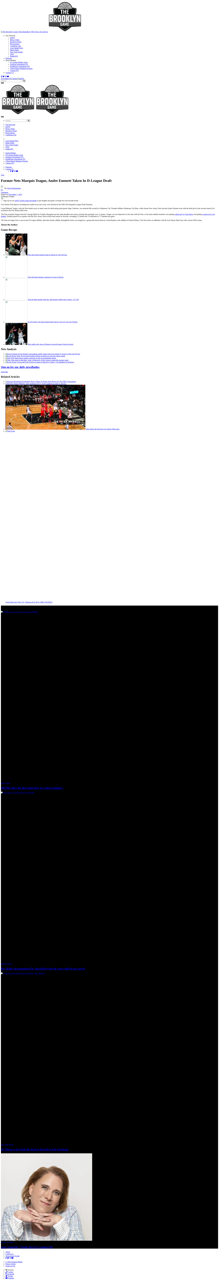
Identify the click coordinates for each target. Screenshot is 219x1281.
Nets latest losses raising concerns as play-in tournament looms (33, 358)
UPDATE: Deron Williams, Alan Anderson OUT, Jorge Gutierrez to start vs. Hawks (35, 384)
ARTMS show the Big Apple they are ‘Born (32, 787)
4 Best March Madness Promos (21, 68)
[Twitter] (3, 76)
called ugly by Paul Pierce (184, 214)
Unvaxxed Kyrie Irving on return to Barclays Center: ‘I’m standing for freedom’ (45, 362)
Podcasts (8, 58)
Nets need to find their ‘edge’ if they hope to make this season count (39, 360)
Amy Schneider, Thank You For (27, 1247)
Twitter (10, 1276)
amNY (12, 38)
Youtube (11, 1278)
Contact (10, 1272)
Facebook (10, 1274)
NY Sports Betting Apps (19, 62)
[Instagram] (5, 76)
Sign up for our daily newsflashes (20, 367)
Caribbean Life (15, 46)
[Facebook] (1, 76)
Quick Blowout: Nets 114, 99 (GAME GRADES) (28, 602)
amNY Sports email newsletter (26, 201)
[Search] (24, 81)
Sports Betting (10, 153)
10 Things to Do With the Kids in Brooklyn (34, 1149)
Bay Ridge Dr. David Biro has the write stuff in (43, 968)
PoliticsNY (14, 56)
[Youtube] (8, 76)
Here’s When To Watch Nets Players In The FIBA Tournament (53, 382)
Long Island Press (16, 48)
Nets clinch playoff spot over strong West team (102, 429)
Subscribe (4, 372)
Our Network (10, 125)
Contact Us (9, 73)
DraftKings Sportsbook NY (20, 66)
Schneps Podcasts (7, 1242)
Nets (2, 175)
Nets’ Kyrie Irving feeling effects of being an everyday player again (41, 356)
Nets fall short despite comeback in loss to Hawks (46, 277)
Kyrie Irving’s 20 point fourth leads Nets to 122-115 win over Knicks (53, 322)
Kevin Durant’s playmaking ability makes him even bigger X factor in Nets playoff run (49, 354)
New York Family (16, 52)
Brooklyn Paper (15, 42)
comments (4, 192)
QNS (12, 54)
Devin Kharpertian (14, 188)
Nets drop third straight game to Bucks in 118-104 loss (47, 255)
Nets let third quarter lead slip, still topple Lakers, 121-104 (53, 300)
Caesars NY (14, 71)
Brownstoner (14, 44)
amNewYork (5, 783)
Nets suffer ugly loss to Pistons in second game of (50, 344)
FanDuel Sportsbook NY (19, 64)
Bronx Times (14, 40)
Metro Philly (14, 50)
